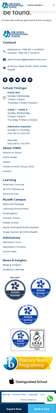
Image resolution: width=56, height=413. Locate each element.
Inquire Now (14, 409)
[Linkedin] (23, 80)
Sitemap (6, 394)
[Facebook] (5, 80)
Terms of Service (28, 400)
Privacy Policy (19, 394)
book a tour (42, 409)
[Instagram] (11, 80)
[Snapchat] (30, 80)
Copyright (33, 394)
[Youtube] (17, 80)
